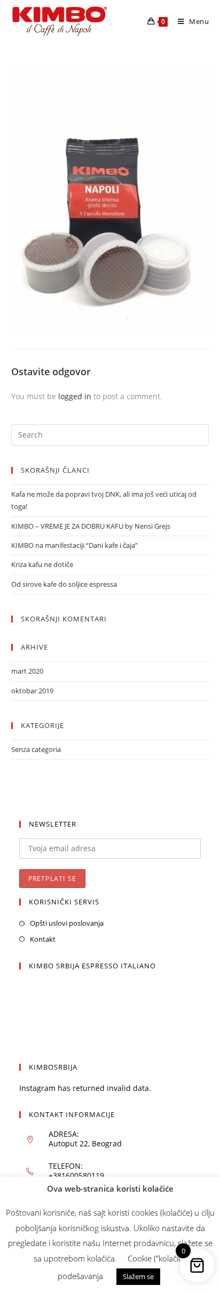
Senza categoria (36, 749)
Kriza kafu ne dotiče (42, 564)
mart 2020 (27, 671)
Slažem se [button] (138, 1276)
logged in (74, 396)
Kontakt (43, 939)
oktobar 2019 (32, 690)
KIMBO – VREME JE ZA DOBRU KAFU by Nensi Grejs (90, 526)
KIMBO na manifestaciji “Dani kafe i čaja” (74, 545)
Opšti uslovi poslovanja (67, 923)
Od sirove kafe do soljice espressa (64, 584)
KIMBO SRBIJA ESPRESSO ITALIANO (92, 965)
